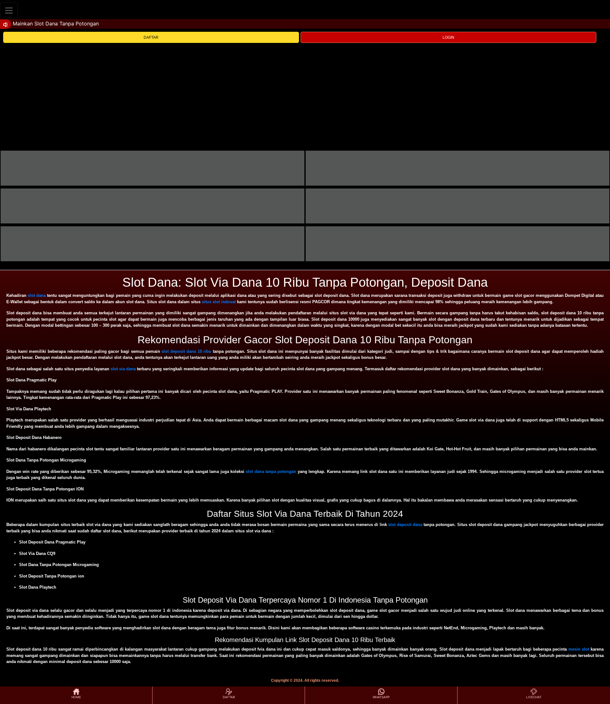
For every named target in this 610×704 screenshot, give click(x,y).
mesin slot (578, 649)
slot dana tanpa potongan (271, 471)
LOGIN (448, 37)
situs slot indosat (219, 301)
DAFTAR (151, 37)
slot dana (37, 295)
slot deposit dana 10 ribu (186, 351)
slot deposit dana (405, 524)
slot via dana (123, 368)
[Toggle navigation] (9, 10)
